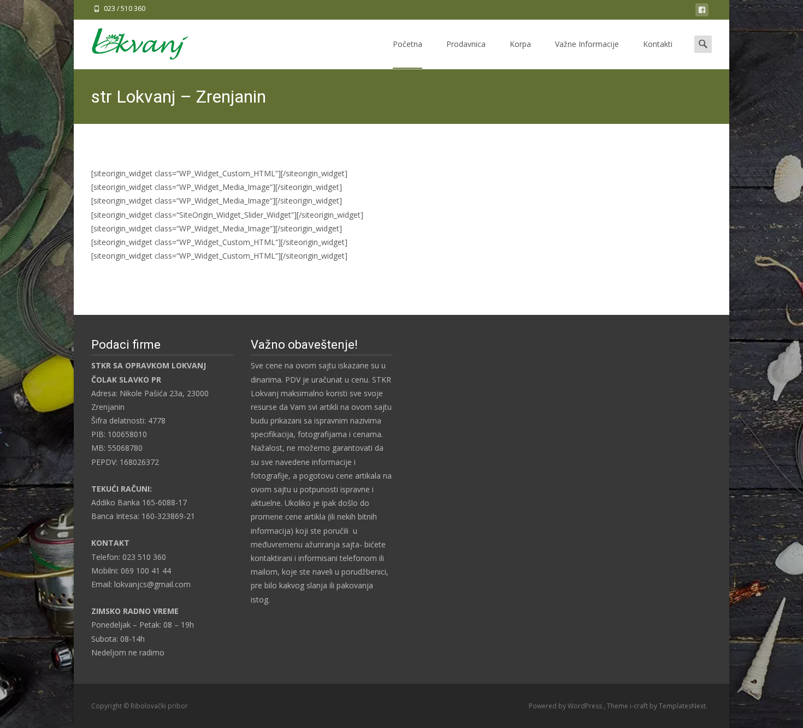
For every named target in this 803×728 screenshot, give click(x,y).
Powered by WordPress (566, 706)
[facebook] (701, 12)
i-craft (640, 706)
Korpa (520, 44)
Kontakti (657, 44)
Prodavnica (466, 44)
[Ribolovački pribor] (131, 41)
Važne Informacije (587, 44)
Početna (407, 44)
